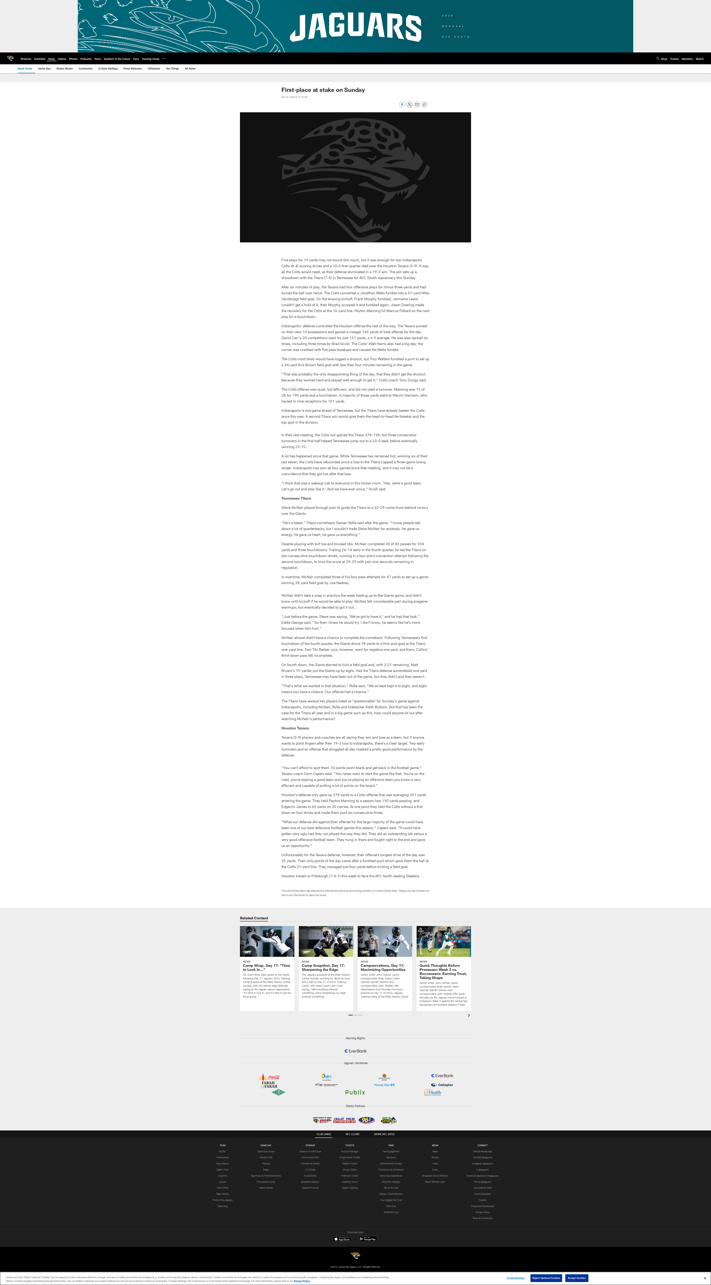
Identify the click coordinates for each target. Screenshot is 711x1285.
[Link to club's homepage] (10, 58)
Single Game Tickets (350, 1157)
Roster (222, 1151)
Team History (222, 1194)
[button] (350, 1015)
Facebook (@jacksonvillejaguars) (482, 1175)
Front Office (222, 1187)
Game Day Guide (266, 1151)
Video (435, 1163)
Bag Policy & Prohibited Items (266, 1175)
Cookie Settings (516, 1277)
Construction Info (310, 1157)
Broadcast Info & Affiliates (435, 1175)
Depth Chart (223, 1169)
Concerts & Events (310, 1163)
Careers (482, 1200)
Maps (266, 1169)
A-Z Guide (310, 1169)
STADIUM (310, 1145)
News (435, 1151)
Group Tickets (350, 1169)
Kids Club (391, 1206)
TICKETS (349, 1145)
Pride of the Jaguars (223, 1200)
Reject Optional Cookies (546, 1277)
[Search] (658, 58)
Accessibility (310, 1175)
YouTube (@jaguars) (482, 1157)
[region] (355, 1278)
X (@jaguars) (482, 1169)
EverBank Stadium (310, 1181)
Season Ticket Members (391, 1194)
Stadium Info (266, 1157)
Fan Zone (391, 1157)
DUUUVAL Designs (391, 1181)
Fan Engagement (391, 1151)
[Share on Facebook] (402, 106)
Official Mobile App (482, 1151)
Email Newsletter (482, 1194)
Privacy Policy (483, 1212)
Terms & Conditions (483, 1218)
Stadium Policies (310, 1187)
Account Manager (349, 1151)
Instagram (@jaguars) (482, 1163)
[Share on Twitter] (410, 106)
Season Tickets (349, 1163)
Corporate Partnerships (482, 1206)
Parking (266, 1163)
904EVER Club (391, 1212)
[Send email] (417, 106)
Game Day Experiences (391, 1175)
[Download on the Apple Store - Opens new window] (342, 1239)
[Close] (705, 1278)
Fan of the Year (391, 1187)
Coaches (222, 1175)
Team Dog (223, 1206)
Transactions (222, 1157)
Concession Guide (266, 1181)
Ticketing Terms (350, 1181)
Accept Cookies (577, 1277)
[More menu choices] (163, 58)
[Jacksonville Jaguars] (355, 1256)
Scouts (222, 1181)
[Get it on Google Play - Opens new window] (367, 1240)
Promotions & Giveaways (391, 1169)
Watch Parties (266, 1187)
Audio (435, 1169)
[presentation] (469, 1016)
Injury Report (222, 1163)
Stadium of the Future (310, 1151)
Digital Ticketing (350, 1187)
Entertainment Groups (391, 1163)
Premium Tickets (349, 1175)
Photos (435, 1157)
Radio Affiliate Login (435, 1181)
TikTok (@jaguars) (482, 1181)
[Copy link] (424, 105)
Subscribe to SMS (483, 1187)
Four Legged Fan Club (391, 1200)
